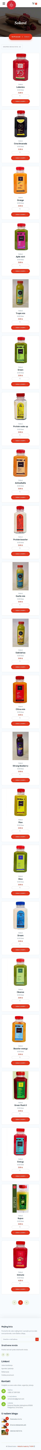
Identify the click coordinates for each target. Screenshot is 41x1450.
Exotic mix (20, 596)
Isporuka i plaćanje (7, 1368)
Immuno (20, 1275)
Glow (20, 879)
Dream (20, 935)
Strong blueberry (20, 766)
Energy (20, 1162)
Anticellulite (20, 483)
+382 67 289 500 (14, 1392)
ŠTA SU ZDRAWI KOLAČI (18, 1425)
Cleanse (20, 992)
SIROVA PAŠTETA (16, 1431)
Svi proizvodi (16, 37)
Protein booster (20, 539)
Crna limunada (20, 143)
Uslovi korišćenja (6, 1365)
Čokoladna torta (16, 1419)
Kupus (20, 1218)
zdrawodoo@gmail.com (16, 1399)
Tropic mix (20, 313)
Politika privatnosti (7, 1375)
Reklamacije (5, 1372)
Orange (20, 200)
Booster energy (20, 1048)
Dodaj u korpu (20, 101)
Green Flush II (20, 1105)
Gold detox (20, 653)
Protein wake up (20, 426)
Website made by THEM (25, 1446)
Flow (20, 822)
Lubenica (20, 87)
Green (20, 370)
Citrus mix (20, 709)
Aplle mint (20, 257)
